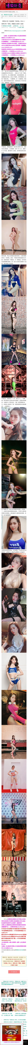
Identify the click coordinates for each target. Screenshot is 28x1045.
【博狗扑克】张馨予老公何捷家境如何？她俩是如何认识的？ (20, 983)
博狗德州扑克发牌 (8, 14)
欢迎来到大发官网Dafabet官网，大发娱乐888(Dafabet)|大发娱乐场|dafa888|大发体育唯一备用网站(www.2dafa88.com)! (13, 45)
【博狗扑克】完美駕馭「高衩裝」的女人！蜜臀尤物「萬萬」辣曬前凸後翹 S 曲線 (14, 963)
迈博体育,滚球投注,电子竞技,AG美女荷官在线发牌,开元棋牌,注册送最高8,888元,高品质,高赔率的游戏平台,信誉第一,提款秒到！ (13, 921)
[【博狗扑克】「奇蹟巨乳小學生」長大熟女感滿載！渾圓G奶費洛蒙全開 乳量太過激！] (8, 992)
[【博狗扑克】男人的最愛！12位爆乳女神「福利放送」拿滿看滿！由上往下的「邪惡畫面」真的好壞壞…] (8, 1007)
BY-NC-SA (13, 959)
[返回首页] (1, 14)
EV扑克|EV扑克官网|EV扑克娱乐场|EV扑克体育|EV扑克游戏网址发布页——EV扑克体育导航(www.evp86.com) (13, 930)
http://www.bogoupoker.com (16, 30)
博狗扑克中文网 (20, 950)
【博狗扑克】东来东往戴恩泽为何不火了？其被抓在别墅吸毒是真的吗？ (7, 983)
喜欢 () (15, 972)
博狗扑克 (16, 26)
